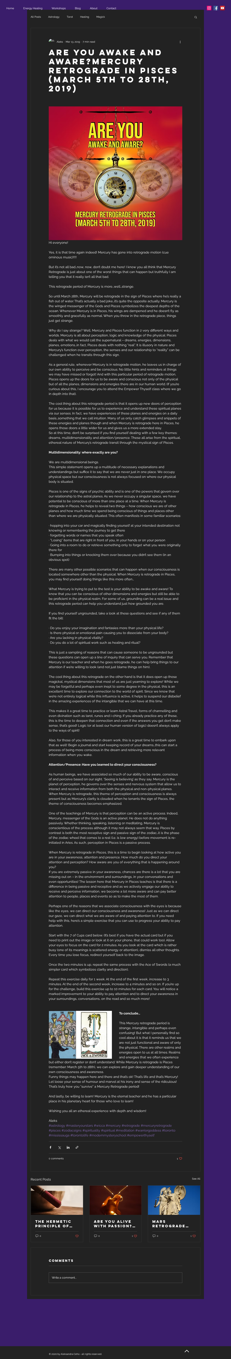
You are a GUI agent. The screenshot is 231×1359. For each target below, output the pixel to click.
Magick (100, 16)
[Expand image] (62, 1035)
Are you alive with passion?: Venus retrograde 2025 (114, 1223)
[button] (195, 17)
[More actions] (180, 42)
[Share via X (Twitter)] (59, 1147)
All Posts (36, 16)
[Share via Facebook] (50, 1147)
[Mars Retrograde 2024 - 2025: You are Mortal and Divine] (174, 1200)
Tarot (70, 16)
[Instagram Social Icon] (209, 8)
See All (196, 1178)
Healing (84, 16)
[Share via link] (77, 1147)
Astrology (54, 16)
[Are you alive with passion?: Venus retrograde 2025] (116, 1200)
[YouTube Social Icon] (222, 8)
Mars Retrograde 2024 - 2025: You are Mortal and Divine (173, 1223)
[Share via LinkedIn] (68, 1147)
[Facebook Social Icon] (215, 8)
